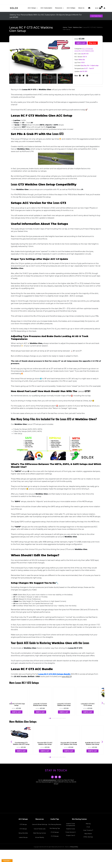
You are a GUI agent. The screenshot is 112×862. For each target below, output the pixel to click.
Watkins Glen (77, 27)
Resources (58, 8)
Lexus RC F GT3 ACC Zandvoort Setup (21, 704)
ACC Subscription (46, 8)
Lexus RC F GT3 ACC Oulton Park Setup (69, 704)
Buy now (92, 43)
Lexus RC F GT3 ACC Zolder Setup (45, 704)
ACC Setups (32, 8)
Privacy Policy (74, 846)
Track (70, 27)
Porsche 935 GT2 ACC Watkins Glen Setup (21, 743)
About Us (81, 8)
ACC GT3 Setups (87, 48)
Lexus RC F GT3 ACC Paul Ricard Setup (92, 704)
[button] (37, 8)
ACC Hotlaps (71, 8)
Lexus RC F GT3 (79, 51)
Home (65, 27)
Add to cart (80, 43)
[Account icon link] (104, 8)
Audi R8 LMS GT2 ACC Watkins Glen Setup (68, 743)
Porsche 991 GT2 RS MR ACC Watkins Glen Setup (45, 743)
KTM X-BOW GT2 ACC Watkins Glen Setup (92, 743)
